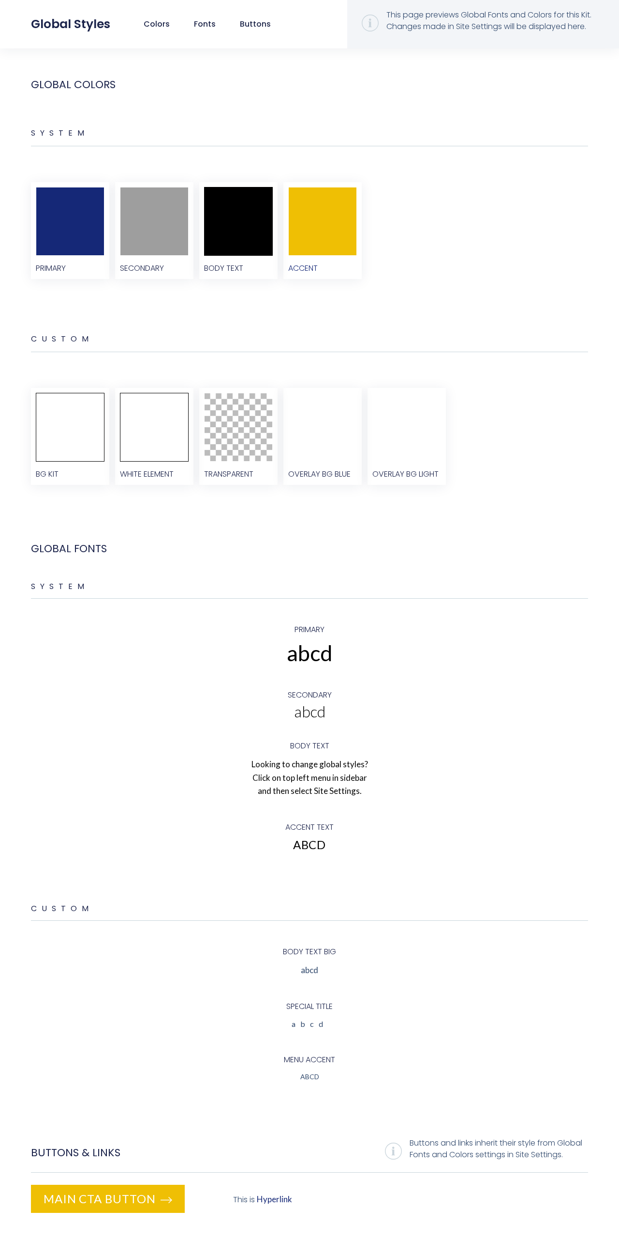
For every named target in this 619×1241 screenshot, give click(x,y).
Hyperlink (274, 1199)
